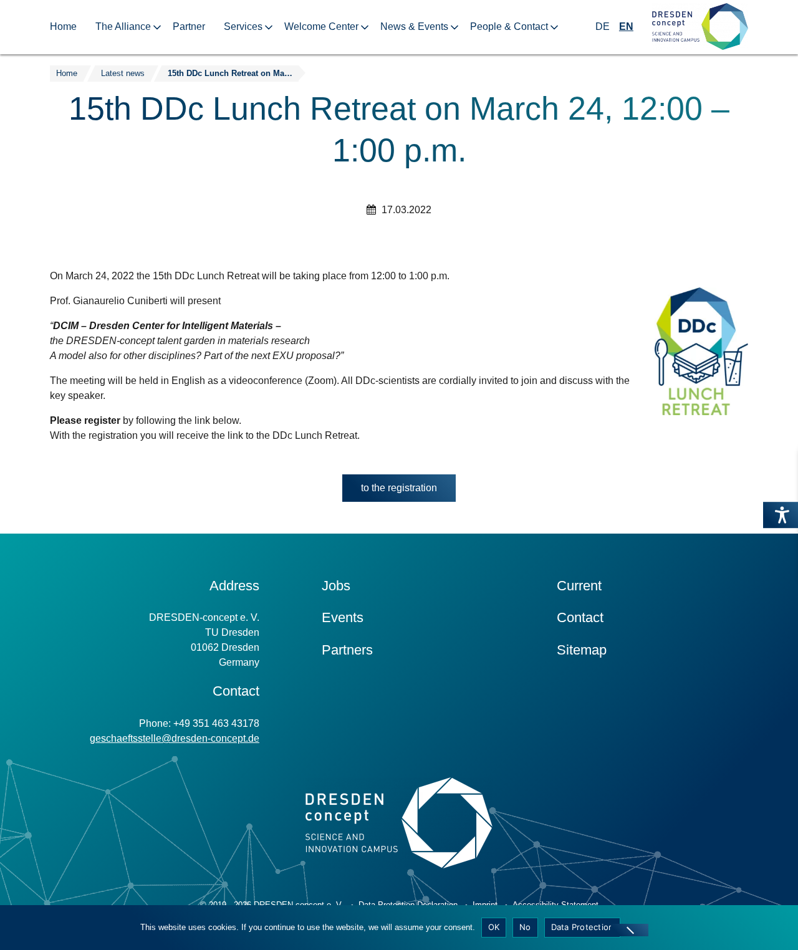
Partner (189, 26)
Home (63, 26)
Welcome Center (321, 26)
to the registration (399, 487)
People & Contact (509, 26)
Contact (580, 617)
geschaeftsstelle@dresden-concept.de (174, 738)
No (525, 927)
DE (602, 26)
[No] (629, 930)
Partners (347, 650)
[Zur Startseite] (700, 27)
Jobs (336, 585)
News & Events (414, 26)
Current (579, 585)
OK (494, 927)
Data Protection (582, 927)
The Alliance (123, 26)
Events (342, 617)
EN (626, 26)
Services (243, 26)
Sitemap (582, 650)
